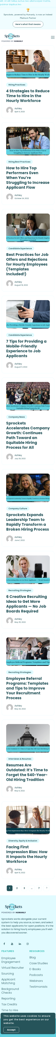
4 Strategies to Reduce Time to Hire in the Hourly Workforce (28, 96)
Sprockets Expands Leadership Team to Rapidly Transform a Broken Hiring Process (27, 522)
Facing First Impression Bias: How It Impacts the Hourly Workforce (27, 854)
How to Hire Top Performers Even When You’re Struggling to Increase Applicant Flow (27, 178)
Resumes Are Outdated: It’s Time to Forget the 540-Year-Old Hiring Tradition (27, 772)
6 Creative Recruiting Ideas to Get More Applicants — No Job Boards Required (26, 604)
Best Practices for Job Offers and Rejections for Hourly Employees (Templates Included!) (27, 264)
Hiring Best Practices (19, 161)
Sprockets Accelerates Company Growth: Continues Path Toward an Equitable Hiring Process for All (28, 435)
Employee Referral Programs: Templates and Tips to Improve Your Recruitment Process (27, 688)
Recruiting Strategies (19, 590)
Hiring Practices (16, 84)
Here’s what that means (28, 24)
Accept (11, 1029)
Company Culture (17, 508)
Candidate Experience (20, 248)
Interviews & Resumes (19, 758)
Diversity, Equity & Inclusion (22, 840)
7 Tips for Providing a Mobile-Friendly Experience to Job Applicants (26, 348)
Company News (16, 417)
